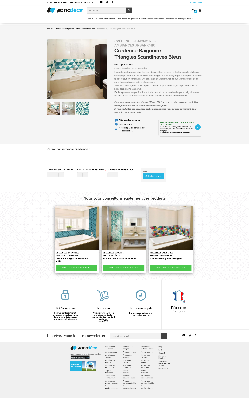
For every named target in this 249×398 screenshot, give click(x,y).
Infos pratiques (185, 19)
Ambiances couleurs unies (111, 377)
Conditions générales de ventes (164, 363)
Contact (161, 353)
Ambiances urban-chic (110, 366)
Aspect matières (109, 372)
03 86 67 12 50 (196, 3)
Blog (160, 347)
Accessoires (171, 19)
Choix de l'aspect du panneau (61, 169)
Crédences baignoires (127, 19)
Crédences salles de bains (151, 19)
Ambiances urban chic (85, 29)
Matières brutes (111, 388)
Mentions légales (162, 357)
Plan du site (163, 369)
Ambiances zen (111, 352)
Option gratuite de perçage (120, 169)
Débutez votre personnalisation (76, 268)
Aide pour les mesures (129, 120)
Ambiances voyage (110, 356)
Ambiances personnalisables (112, 383)
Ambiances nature (110, 361)
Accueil (91, 19)
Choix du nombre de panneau (91, 169)
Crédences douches (105, 19)
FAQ (160, 350)
